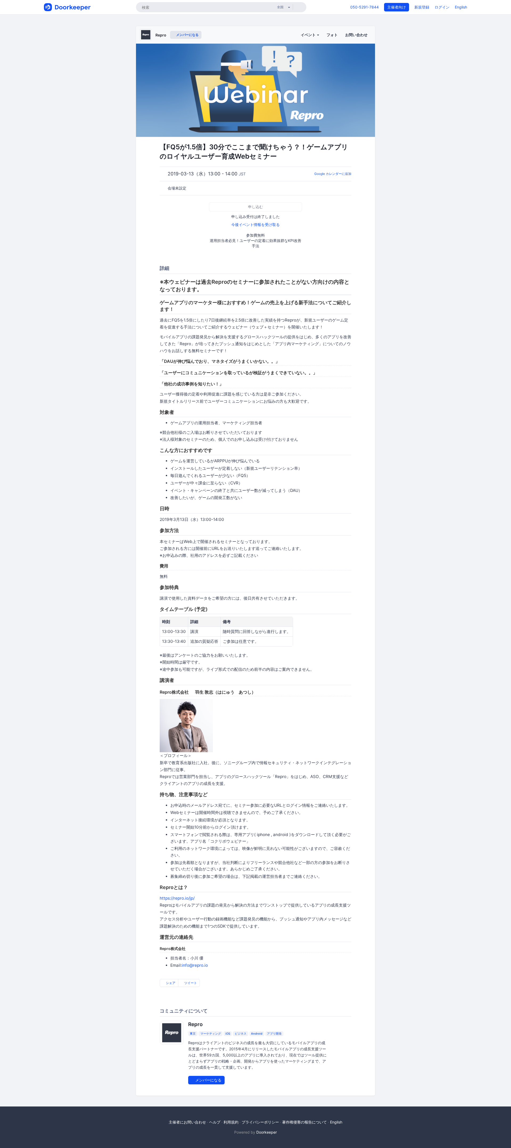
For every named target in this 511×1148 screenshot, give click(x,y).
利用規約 (231, 1122)
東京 (193, 1033)
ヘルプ (214, 1122)
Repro (160, 35)
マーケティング (210, 1033)
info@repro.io (195, 965)
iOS (227, 1033)
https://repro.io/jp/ (177, 898)
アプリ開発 (274, 1033)
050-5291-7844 (364, 7)
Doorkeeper (266, 1132)
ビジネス (240, 1033)
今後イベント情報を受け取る (255, 224)
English (461, 7)
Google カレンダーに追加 (332, 174)
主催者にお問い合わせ (187, 1122)
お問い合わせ (356, 34)
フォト (332, 34)
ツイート (190, 983)
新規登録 (421, 7)
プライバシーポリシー (260, 1122)
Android (256, 1033)
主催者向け (396, 7)
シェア (170, 983)
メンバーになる (187, 35)
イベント (308, 34)
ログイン (442, 7)
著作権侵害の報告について (304, 1122)
